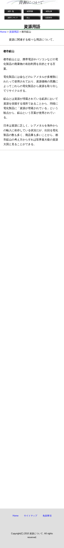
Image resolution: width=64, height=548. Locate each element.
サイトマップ (30, 515)
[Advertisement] (32, 297)
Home (3, 31)
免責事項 (47, 515)
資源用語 (14, 31)
